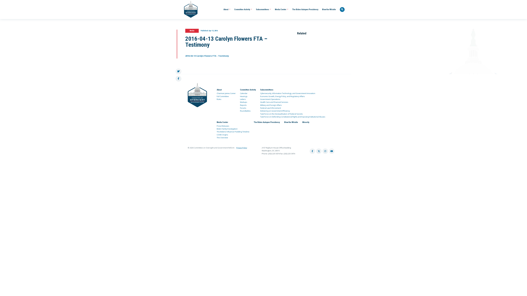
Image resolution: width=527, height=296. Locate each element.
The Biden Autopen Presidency (305, 9)
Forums (243, 108)
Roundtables (245, 111)
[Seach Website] (342, 9)
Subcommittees (262, 9)
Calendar (243, 93)
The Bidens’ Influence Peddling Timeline (233, 132)
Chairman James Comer (226, 93)
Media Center (281, 9)
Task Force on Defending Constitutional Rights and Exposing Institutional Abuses (292, 117)
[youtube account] (331, 151)
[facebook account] (312, 151)
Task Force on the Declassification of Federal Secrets (281, 114)
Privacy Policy (241, 148)
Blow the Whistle (329, 9)
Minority (305, 122)
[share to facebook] (178, 79)
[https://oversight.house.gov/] (189, 9)
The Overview (222, 137)
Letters (243, 99)
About (226, 9)
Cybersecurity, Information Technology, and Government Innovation (287, 93)
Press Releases (223, 126)
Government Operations (270, 99)
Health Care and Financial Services (274, 102)
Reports (243, 105)
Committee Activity (242, 9)
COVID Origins (222, 135)
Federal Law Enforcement (270, 108)
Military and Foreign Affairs (271, 105)
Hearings (243, 96)
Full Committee (223, 96)
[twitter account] (319, 151)
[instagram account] (325, 151)
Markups (243, 102)
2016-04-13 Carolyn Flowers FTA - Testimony (207, 56)
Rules (219, 99)
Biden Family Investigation (227, 129)
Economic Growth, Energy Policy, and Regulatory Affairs (282, 96)
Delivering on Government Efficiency (275, 111)
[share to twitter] (178, 71)
